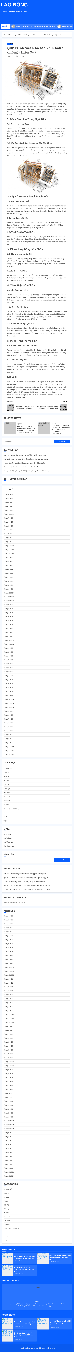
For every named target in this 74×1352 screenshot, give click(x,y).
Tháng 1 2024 (8, 589)
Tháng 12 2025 (9, 514)
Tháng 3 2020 (8, 735)
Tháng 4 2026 (8, 502)
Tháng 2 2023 (8, 632)
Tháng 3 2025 (8, 534)
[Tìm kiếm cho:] (29, 441)
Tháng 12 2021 (9, 672)
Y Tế (5, 821)
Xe (4, 813)
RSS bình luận (8, 842)
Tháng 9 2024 (8, 557)
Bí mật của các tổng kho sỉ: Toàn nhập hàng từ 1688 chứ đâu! (24, 463)
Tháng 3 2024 (8, 581)
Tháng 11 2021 (9, 676)
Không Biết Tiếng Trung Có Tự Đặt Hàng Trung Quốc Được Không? (27, 471)
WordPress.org (9, 846)
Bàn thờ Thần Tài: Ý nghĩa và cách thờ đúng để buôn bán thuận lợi (26, 428)
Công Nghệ (7, 773)
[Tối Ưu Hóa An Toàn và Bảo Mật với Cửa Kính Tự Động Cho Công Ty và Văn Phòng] (44, 428)
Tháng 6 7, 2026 (55, 1261)
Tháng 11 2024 (9, 550)
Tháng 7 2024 (8, 565)
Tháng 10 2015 (9, 754)
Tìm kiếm (9, 854)
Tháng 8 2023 (8, 609)
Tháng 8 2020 (8, 715)
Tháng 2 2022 (8, 664)
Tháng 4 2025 (8, 530)
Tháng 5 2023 (8, 621)
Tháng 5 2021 (8, 687)
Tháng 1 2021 (8, 695)
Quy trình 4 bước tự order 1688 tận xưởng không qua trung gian (26, 459)
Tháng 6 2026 (8, 494)
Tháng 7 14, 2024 (19, 56)
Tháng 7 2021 (8, 680)
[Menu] (37, 18)
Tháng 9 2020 (8, 711)
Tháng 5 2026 (8, 498)
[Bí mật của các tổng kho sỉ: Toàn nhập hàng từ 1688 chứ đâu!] (7, 1270)
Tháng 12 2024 (9, 546)
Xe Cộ (5, 817)
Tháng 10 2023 (9, 601)
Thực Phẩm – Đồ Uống (11, 809)
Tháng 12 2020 (9, 699)
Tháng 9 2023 (8, 605)
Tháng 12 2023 (9, 593)
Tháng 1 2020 (8, 743)
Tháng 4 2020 (8, 731)
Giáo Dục (7, 789)
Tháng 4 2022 (8, 656)
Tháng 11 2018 (9, 751)
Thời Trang (7, 805)
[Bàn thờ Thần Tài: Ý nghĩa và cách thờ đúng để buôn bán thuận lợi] (10, 428)
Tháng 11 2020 (9, 703)
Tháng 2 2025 (8, 538)
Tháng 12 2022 (9, 640)
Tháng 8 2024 (8, 561)
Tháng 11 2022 (9, 644)
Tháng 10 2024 (9, 554)
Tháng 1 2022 (8, 668)
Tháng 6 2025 (8, 522)
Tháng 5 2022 (8, 652)
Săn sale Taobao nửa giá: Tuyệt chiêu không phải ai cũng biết (25, 455)
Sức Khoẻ (7, 797)
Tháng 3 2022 (8, 660)
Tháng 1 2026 (8, 510)
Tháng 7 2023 (8, 613)
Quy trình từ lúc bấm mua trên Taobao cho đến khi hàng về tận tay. (27, 467)
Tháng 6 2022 (8, 648)
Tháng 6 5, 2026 (19, 1273)
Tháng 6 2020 (8, 723)
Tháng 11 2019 (9, 747)
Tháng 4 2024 (8, 577)
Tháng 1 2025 (8, 542)
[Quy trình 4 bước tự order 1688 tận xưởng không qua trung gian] (43, 1258)
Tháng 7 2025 (8, 518)
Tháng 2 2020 (8, 739)
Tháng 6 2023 (8, 617)
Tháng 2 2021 (8, 691)
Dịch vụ (6, 777)
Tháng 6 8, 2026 (19, 1260)
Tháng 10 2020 (9, 707)
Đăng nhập (7, 834)
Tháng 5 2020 (8, 727)
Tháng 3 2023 (8, 628)
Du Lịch (6, 781)
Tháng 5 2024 (8, 573)
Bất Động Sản (8, 769)
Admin (37, 1302)
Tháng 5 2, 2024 (57, 434)
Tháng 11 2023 (9, 597)
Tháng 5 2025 (8, 526)
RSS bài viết (8, 838)
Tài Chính (7, 801)
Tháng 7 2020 (8, 719)
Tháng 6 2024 (8, 569)
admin (10, 56)
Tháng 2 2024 (8, 585)
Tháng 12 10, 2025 (23, 432)
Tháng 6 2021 (8, 683)
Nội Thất (10, 43)
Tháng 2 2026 (8, 506)
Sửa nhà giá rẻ (13, 382)
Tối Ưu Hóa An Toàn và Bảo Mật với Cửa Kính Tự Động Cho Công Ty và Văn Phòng (61, 428)
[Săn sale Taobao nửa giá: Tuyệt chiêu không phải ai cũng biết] (7, 1258)
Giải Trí (6, 785)
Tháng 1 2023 (8, 636)
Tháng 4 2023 (8, 624)
